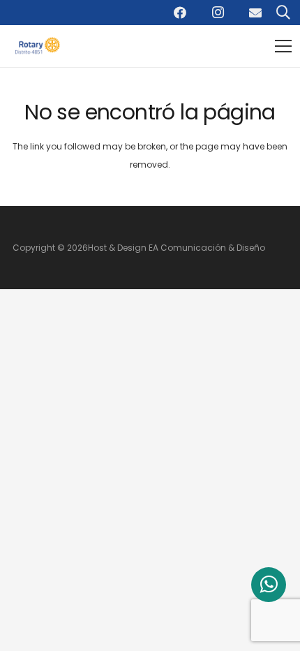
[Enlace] (39, 46)
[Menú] (283, 46)
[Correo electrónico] (255, 12)
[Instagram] (217, 12)
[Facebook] (180, 12)
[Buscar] (283, 12)
